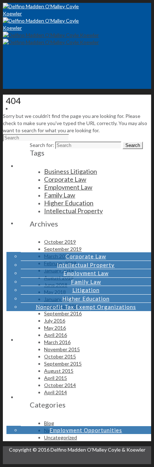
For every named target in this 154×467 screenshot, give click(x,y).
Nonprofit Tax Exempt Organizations (86, 307)
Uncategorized (60, 437)
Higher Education (86, 298)
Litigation (86, 290)
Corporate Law (86, 256)
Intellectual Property (86, 265)
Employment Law (86, 273)
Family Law (86, 281)
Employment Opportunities (85, 430)
